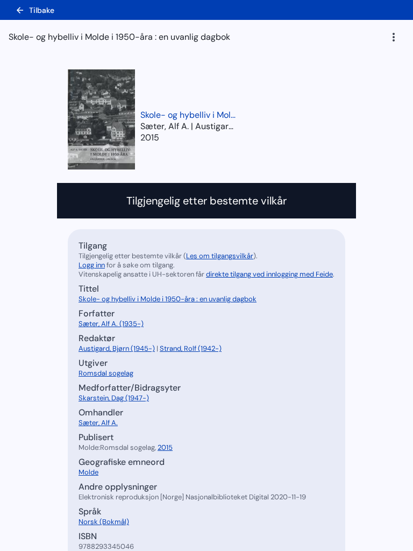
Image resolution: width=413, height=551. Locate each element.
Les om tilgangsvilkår (219, 255)
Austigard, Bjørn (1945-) (117, 348)
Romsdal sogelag (106, 373)
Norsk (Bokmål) (104, 521)
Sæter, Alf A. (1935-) (111, 323)
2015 (149, 137)
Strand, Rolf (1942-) (191, 348)
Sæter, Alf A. (98, 422)
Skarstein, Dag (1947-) (114, 397)
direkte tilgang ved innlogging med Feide (269, 274)
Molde (88, 472)
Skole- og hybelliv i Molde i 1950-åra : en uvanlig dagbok (188, 115)
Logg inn (92, 265)
